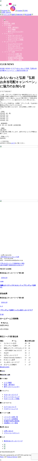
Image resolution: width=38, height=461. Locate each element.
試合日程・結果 (9, 23)
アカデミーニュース (15, 50)
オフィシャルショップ (15, 37)
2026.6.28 (4, 302)
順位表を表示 (4, 367)
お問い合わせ (8, 431)
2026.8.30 (4, 277)
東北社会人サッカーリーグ (13, 441)
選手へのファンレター (15, 31)
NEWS (6, 21)
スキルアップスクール (15, 48)
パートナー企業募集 (15, 56)
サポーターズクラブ (15, 35)
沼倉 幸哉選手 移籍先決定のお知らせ (11, 265)
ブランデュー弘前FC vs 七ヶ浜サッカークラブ (16, 310)
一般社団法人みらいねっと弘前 (9, 257)
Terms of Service (12, 457)
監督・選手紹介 (13, 27)
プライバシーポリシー (11, 433)
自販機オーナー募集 (15, 60)
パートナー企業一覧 (15, 54)
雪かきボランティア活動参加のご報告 (12, 263)
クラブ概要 (12, 29)
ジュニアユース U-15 (15, 44)
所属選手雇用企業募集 (15, 58)
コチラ (13, 143)
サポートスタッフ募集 (15, 40)
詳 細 (2, 314)
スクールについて (14, 46)
